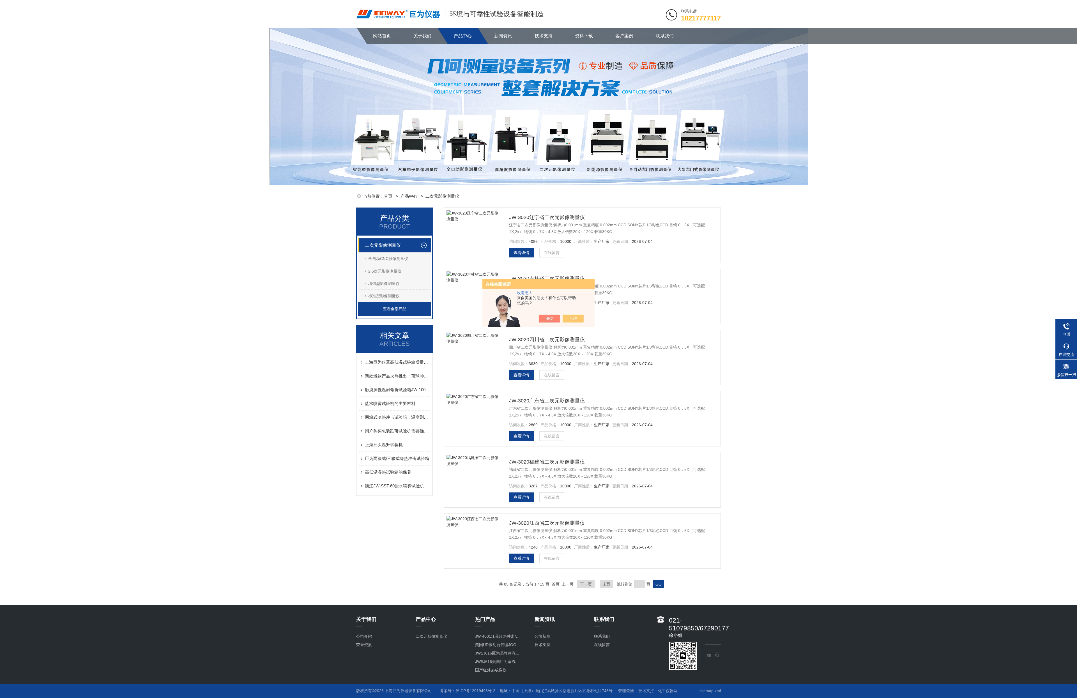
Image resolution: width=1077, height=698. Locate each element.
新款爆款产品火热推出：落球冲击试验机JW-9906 (397, 376)
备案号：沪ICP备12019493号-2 (467, 690)
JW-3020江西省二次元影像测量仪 (547, 523)
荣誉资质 (364, 644)
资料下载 (584, 35)
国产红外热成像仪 (491, 670)
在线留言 (552, 252)
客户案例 (624, 35)
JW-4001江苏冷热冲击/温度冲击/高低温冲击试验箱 (499, 636)
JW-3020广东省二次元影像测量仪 (547, 401)
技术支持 (544, 35)
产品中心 (463, 35)
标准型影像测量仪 (384, 296)
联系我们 (665, 35)
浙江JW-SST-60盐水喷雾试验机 (394, 485)
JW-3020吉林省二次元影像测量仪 (547, 278)
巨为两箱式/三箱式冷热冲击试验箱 (397, 458)
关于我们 (422, 35)
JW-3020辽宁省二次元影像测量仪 (547, 217)
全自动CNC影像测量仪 (388, 258)
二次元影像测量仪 (442, 196)
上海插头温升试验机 (384, 444)
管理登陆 (626, 690)
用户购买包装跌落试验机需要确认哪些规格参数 (397, 431)
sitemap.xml (710, 690)
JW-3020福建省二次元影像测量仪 (547, 462)
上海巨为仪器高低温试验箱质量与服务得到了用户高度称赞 (397, 362)
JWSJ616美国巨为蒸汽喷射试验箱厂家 (499, 661)
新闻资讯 (503, 35)
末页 (606, 584)
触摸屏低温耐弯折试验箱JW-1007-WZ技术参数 (397, 389)
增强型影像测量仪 (384, 283)
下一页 (586, 584)
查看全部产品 (394, 309)
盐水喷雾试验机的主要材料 (390, 403)
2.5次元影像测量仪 (384, 271)
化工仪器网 (668, 690)
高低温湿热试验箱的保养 (388, 472)
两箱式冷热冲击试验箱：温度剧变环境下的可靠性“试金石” (397, 417)
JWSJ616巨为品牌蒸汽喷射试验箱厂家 (499, 653)
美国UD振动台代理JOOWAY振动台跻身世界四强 (499, 644)
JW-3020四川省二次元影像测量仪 (547, 339)
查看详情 (521, 252)
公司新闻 (542, 636)
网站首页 (382, 35)
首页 (388, 196)
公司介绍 (364, 636)
